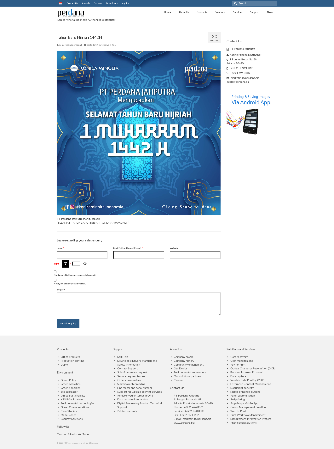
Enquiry (61, 289)
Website (174, 248)
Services (237, 12)
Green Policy (68, 380)
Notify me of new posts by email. (70, 283)
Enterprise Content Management (250, 383)
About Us (184, 12)
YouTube (83, 434)
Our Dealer (180, 368)
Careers (98, 3)
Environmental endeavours (190, 372)
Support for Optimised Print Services (139, 391)
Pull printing (237, 399)
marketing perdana (71, 45)
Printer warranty (127, 411)
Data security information (132, 399)
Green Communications (75, 407)
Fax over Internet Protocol (246, 372)
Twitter (61, 434)
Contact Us (72, 3)
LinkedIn (72, 434)
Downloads (112, 3)
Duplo (64, 364)
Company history (184, 360)
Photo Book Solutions (243, 422)
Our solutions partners (187, 376)
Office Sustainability (73, 395)
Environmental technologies (78, 403)
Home (167, 12)
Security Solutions (72, 418)
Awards (86, 3)
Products (202, 12)
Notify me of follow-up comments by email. (75, 275)
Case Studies (69, 411)
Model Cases (68, 414)
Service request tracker (131, 376)
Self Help (122, 356)
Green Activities (71, 383)
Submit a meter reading (131, 383)
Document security (242, 387)
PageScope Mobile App (244, 403)
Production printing (72, 360)
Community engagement (189, 364)
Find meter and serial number (134, 387)
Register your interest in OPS (135, 395)
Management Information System (250, 418)
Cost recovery (239, 356)
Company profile (183, 356)
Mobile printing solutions (245, 391)
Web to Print (238, 411)
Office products (70, 356)
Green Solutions (70, 387)
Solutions (220, 12)
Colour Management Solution (248, 407)
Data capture (238, 376)
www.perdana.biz (184, 422)
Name (60, 248)
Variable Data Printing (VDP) (247, 380)
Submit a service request (132, 372)
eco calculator (69, 391)
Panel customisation (242, 395)
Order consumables (129, 380)
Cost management (241, 360)
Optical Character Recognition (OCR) (252, 368)
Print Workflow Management (248, 414)
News (270, 12)
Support (254, 12)
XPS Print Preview (72, 399)
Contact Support (127, 368)
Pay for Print (237, 364)
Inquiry (125, 3)
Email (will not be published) (128, 248)
